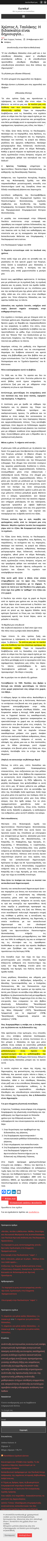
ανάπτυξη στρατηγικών (30, 1369)
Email (3, 1419)
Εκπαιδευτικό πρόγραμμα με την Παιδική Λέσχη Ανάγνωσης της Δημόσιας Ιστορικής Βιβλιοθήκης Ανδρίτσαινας (23, 1475)
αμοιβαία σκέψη (9, 1387)
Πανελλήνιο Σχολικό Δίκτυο (16, 1455)
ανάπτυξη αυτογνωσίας (13, 1344)
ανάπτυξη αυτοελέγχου (32, 1383)
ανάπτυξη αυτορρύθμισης (14, 1365)
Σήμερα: (5, 1446)
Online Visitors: (8, 1442)
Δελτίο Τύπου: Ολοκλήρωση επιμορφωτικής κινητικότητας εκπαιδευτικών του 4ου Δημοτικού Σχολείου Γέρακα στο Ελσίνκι (21, 1506)
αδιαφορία (23, 1387)
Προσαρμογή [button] (10, 1535)
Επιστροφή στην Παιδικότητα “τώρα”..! (19, 1255)
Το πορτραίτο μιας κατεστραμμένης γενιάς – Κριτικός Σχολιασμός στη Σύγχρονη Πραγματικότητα (21, 1248)
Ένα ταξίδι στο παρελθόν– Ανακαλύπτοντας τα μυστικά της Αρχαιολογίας (22, 1497)
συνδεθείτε (34, 1212)
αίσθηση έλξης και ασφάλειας (25, 1362)
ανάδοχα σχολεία (17, 1354)
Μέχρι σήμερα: (8, 1450)
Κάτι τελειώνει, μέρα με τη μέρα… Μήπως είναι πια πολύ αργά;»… (22, 1260)
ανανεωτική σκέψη (35, 1344)
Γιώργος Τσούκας (15, 39)
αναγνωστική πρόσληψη (13, 1347)
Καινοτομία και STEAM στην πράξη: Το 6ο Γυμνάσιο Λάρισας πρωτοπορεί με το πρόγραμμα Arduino (20, 1465)
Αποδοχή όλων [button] (24, 1535)
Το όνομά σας (7, 1410)
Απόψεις (7, 42)
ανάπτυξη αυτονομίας (21, 1351)
